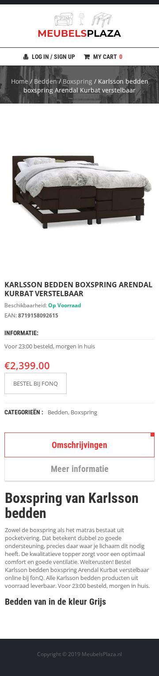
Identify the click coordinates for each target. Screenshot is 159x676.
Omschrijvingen (79, 445)
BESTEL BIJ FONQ (35, 383)
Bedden (45, 81)
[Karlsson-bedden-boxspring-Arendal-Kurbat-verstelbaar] (79, 191)
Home (19, 81)
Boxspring (77, 81)
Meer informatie (80, 469)
